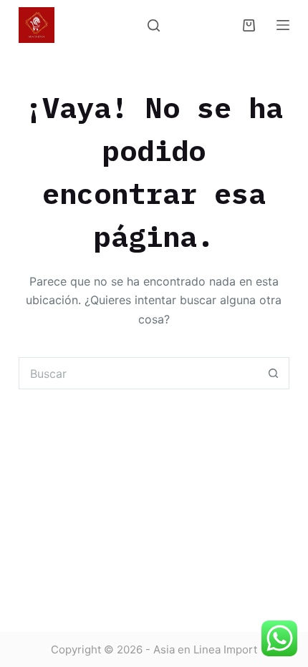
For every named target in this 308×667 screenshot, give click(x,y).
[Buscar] (154, 25)
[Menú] (282, 25)
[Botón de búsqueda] (273, 373)
